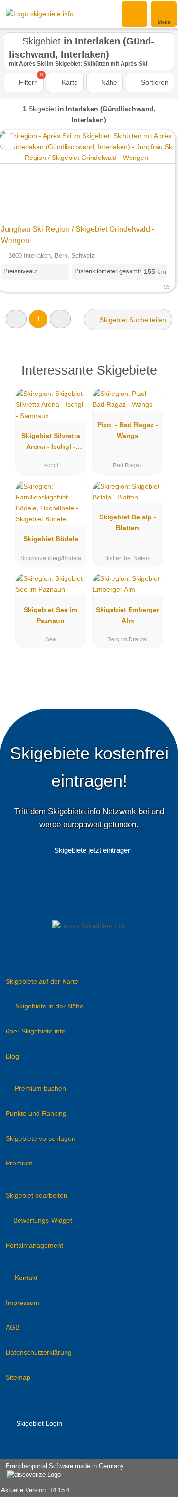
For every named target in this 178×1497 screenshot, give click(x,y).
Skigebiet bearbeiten (36, 1195)
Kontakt (26, 1277)
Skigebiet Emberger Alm (127, 615)
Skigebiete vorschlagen (40, 1138)
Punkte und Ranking (36, 1113)
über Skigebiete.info (36, 1031)
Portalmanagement (34, 1245)
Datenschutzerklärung (39, 1352)
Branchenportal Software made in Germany (62, 1470)
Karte (69, 82)
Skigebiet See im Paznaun (50, 615)
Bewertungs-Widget (42, 1220)
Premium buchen (40, 1088)
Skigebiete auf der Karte (42, 981)
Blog (12, 1056)
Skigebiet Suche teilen (132, 320)
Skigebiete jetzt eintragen (92, 850)
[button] (16, 319)
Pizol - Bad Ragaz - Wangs (127, 430)
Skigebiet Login (38, 1423)
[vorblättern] (151, 175)
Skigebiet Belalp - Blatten (127, 522)
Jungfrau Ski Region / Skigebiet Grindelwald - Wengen (77, 235)
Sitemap (18, 1377)
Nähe (108, 82)
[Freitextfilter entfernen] (135, 14)
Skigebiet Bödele (50, 539)
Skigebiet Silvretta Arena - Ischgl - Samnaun (50, 443)
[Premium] (158, 373)
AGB (12, 1327)
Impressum (22, 1302)
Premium (19, 1163)
